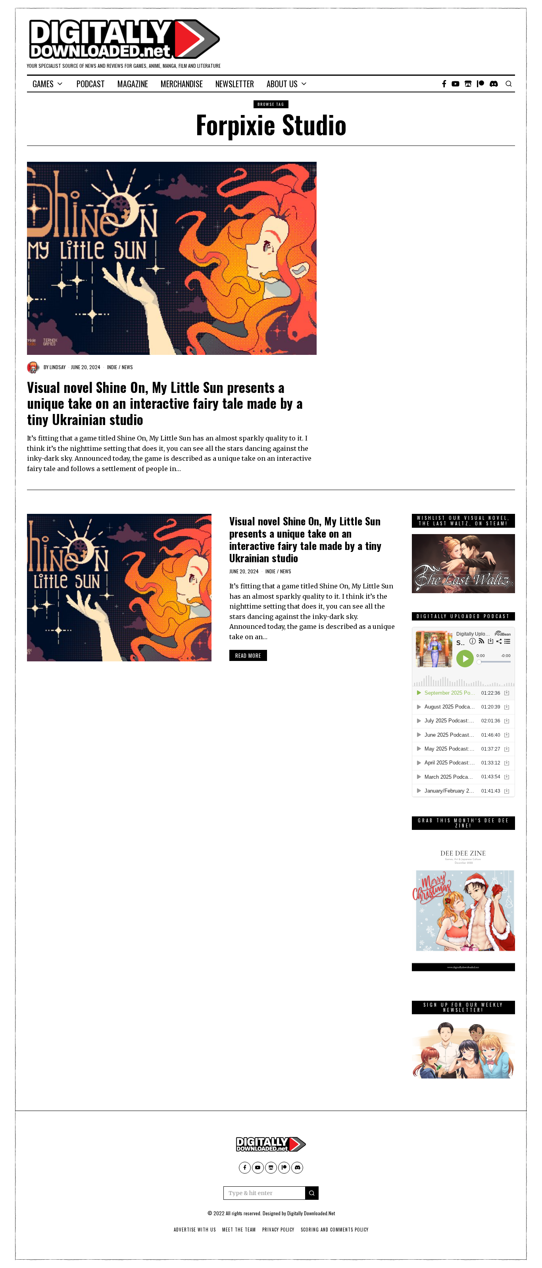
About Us (282, 84)
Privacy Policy (278, 1229)
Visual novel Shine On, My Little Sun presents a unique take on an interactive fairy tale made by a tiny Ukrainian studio (165, 403)
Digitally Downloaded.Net (311, 1213)
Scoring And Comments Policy (335, 1229)
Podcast (91, 84)
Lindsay (57, 367)
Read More (248, 655)
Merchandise (182, 84)
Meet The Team (239, 1229)
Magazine (132, 84)
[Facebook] (444, 83)
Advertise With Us (195, 1229)
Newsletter (234, 84)
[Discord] (493, 83)
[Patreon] (480, 83)
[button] (312, 1193)
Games (43, 84)
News (127, 367)
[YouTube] (455, 83)
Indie (112, 367)
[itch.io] (468, 83)
